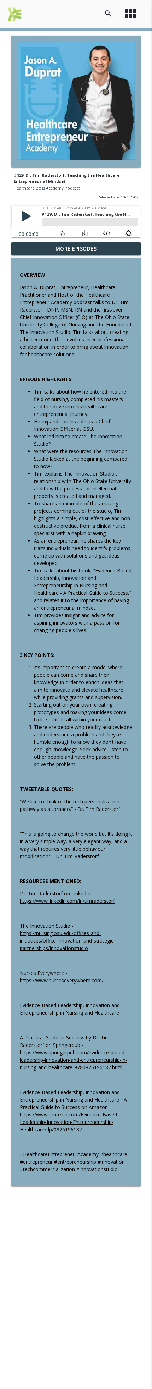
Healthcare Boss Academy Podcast (47, 188)
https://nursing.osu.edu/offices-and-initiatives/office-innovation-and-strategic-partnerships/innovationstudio (67, 940)
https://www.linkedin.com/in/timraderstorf (67, 900)
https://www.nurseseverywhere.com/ (62, 980)
